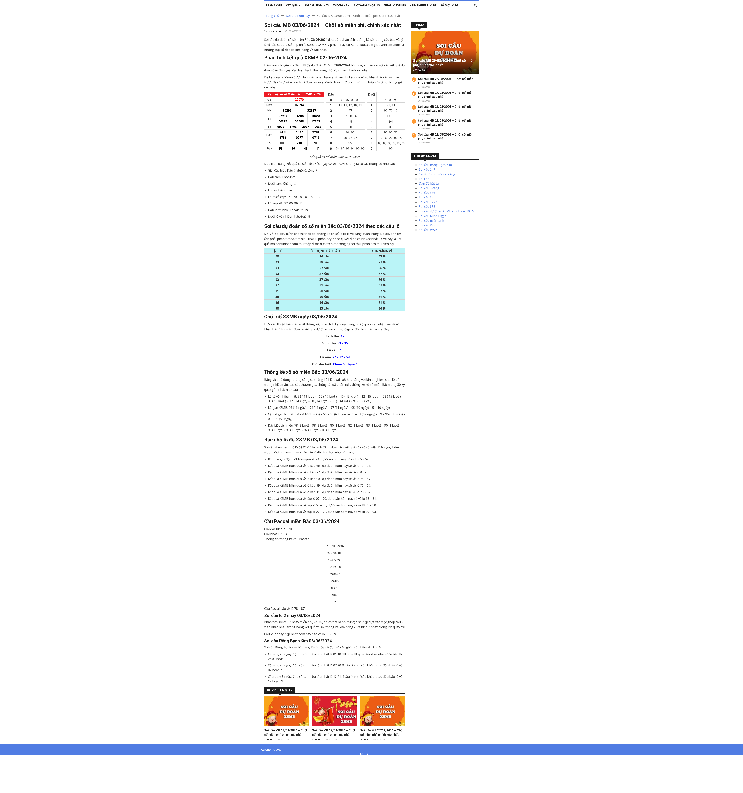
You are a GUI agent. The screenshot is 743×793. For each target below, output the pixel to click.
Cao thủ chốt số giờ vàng (437, 174)
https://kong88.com (14, 772)
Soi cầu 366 (427, 193)
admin (277, 31)
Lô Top (424, 179)
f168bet (17, 763)
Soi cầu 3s (426, 197)
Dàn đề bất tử (429, 183)
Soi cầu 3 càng (429, 188)
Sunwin (17, 758)
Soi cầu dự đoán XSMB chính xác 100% (446, 211)
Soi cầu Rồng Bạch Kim (435, 165)
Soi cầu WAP (428, 230)
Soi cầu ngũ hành (431, 220)
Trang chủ (271, 16)
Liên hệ (364, 754)
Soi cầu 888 (427, 206)
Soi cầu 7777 (428, 202)
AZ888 (4, 758)
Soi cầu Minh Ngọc (432, 216)
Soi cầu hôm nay (298, 16)
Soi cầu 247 (427, 169)
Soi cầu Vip (427, 225)
